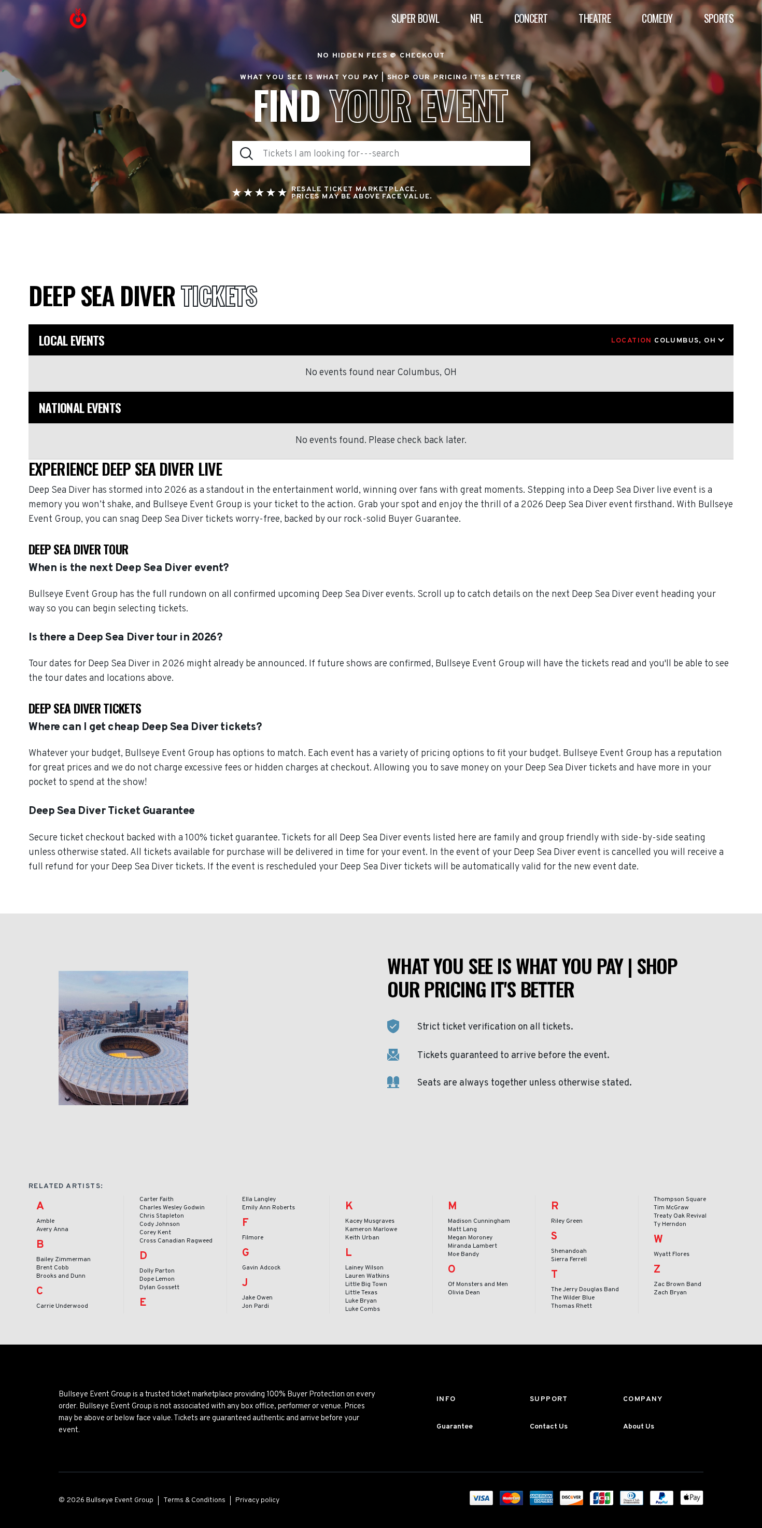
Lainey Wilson (364, 1268)
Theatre (594, 18)
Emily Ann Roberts (268, 1208)
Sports (718, 18)
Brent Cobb (52, 1268)
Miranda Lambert (472, 1246)
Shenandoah (569, 1251)
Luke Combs (362, 1309)
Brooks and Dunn (61, 1276)
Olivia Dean (464, 1293)
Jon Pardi (255, 1306)
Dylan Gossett (159, 1287)
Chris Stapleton (161, 1216)
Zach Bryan (670, 1293)
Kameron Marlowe (371, 1229)
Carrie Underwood (62, 1306)
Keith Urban (362, 1238)
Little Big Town (366, 1284)
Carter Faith (156, 1199)
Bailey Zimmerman (63, 1259)
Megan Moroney (470, 1238)
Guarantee (454, 1426)
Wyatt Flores (671, 1254)
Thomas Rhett (571, 1306)
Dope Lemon (157, 1279)
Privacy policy (257, 1500)
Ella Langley (259, 1199)
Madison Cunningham (479, 1221)
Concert (531, 18)
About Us (638, 1426)
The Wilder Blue (573, 1298)
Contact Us (549, 1426)
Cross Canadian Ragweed (176, 1241)
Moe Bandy (463, 1254)
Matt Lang (462, 1229)
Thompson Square (680, 1199)
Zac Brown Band (677, 1284)
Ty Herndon (670, 1224)
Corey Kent (155, 1233)
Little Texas (361, 1293)
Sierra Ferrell (569, 1259)
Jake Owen (257, 1298)
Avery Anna (52, 1229)
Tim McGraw (671, 1208)
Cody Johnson (159, 1224)
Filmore (252, 1238)
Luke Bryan (361, 1301)
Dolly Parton (157, 1271)
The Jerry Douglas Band (585, 1290)
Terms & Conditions (194, 1500)
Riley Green (567, 1221)
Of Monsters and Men (478, 1284)
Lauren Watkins (367, 1276)
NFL (476, 18)
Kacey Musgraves (369, 1221)
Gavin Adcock (261, 1268)
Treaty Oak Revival (680, 1216)
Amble (45, 1221)
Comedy (657, 18)
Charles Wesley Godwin (172, 1208)
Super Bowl (415, 18)
